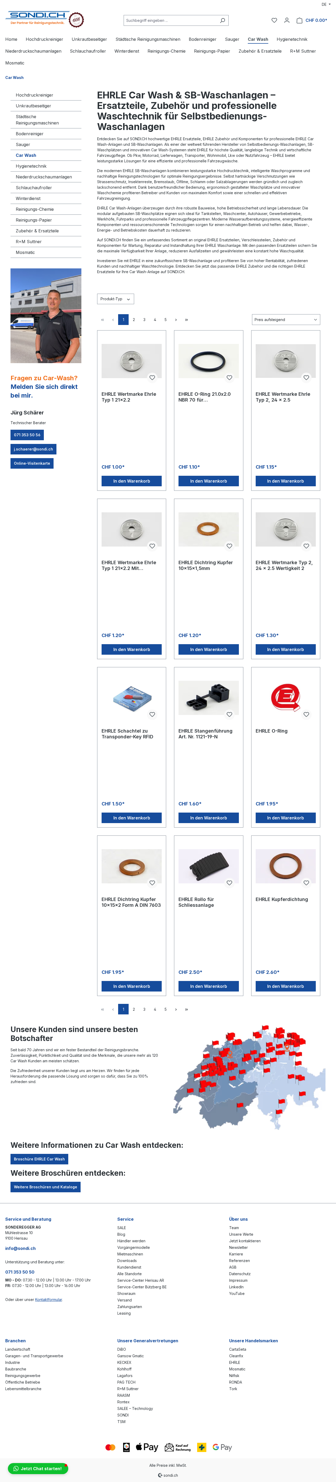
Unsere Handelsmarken (253, 1340)
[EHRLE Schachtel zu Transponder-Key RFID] (132, 698)
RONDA (235, 1382)
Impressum (238, 1280)
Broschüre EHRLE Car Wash (39, 1159)
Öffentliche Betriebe (22, 1382)
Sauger (23, 144)
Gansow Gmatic (130, 1356)
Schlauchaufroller (34, 187)
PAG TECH (126, 1382)
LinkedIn (236, 1287)
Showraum (126, 1293)
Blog (121, 1234)
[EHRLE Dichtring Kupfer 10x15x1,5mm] (208, 529)
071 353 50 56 (27, 435)
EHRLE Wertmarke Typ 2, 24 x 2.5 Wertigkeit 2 (284, 565)
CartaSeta (237, 1349)
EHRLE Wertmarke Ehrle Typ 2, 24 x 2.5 (283, 397)
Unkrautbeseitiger (33, 105)
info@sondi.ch (20, 1248)
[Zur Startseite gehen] (44, 19)
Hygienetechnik (31, 166)
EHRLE (234, 1362)
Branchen (15, 1340)
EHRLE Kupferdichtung (282, 899)
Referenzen (239, 1260)
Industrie (12, 1362)
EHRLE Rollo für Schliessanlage (196, 902)
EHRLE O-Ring (272, 731)
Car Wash (26, 155)
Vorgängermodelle (133, 1247)
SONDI (123, 1415)
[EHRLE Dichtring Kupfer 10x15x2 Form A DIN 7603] (132, 866)
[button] (38, 1468)
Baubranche (15, 1369)
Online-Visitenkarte (32, 463)
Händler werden (131, 1241)
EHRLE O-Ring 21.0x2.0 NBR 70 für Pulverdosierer (204, 397)
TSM (121, 1421)
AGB (233, 1267)
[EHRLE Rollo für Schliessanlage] (208, 866)
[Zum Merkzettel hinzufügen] (152, 378)
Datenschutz (240, 1273)
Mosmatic (25, 252)
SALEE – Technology (135, 1408)
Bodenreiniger (30, 133)
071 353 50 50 (19, 1272)
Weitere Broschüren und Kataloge (45, 1187)
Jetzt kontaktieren (245, 1241)
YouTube (237, 1293)
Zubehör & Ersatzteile (37, 230)
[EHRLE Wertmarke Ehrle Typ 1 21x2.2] (132, 361)
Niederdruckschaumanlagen (44, 176)
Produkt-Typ (112, 299)
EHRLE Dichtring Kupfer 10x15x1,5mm (205, 565)
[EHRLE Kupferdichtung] (286, 866)
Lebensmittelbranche (23, 1388)
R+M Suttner (29, 241)
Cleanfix (236, 1356)
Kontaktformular (48, 1299)
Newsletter (238, 1247)
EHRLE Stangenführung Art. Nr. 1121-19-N (205, 733)
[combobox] (170, 20)
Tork (233, 1388)
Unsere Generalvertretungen (147, 1340)
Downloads (127, 1260)
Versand (124, 1300)
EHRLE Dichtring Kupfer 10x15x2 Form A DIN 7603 (131, 902)
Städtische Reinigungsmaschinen (37, 120)
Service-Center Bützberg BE (142, 1287)
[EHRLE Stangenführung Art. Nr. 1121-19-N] (208, 698)
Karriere (236, 1254)
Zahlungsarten (129, 1306)
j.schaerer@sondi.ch (33, 449)
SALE (121, 1227)
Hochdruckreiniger (34, 95)
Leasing (124, 1313)
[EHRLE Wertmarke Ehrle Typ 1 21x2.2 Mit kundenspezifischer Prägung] (132, 529)
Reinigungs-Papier (34, 220)
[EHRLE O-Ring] (286, 698)
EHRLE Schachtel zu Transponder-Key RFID (127, 733)
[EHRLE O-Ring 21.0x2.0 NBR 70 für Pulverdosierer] (208, 361)
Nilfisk (234, 1375)
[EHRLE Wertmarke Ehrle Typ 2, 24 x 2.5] (286, 361)
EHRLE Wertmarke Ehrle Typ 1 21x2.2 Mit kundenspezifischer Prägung (129, 565)
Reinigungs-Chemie (35, 209)
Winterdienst (28, 198)
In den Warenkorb (131, 481)
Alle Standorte (129, 1273)
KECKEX (124, 1362)
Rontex (123, 1402)
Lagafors (125, 1375)
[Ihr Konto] (287, 20)
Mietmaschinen (130, 1254)
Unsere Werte (241, 1234)
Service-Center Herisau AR (140, 1280)
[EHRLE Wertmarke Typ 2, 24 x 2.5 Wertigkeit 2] (286, 529)
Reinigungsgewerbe (22, 1375)
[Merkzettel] (274, 20)
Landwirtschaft (17, 1349)
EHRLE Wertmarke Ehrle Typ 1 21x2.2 (129, 397)
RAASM (123, 1395)
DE (325, 4)
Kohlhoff (124, 1369)
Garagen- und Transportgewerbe (34, 1356)
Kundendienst (129, 1267)
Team (234, 1227)
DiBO (121, 1349)
